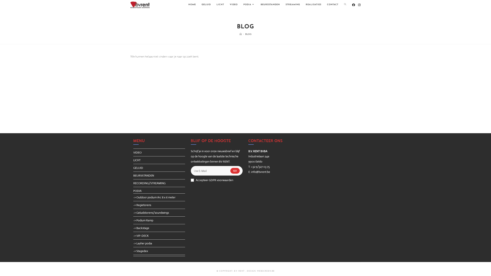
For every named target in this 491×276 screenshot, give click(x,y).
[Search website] (345, 5)
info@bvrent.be (260, 172)
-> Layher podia (142, 243)
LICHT (137, 160)
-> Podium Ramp (143, 220)
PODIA (137, 191)
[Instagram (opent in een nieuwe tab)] (359, 4)
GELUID (138, 168)
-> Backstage (141, 228)
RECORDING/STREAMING (149, 183)
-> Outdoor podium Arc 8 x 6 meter (154, 197)
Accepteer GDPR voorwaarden (214, 180)
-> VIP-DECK (141, 235)
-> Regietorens (142, 205)
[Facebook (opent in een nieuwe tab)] (354, 4)
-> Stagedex (140, 251)
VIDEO (137, 152)
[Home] (241, 34)
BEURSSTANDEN (143, 175)
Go (235, 170)
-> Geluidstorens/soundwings (151, 212)
